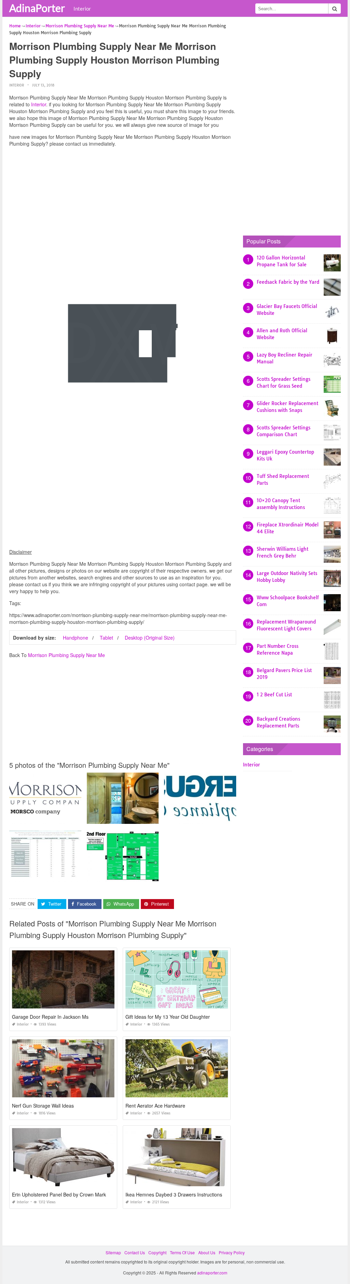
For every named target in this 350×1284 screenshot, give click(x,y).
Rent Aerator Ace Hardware (155, 1105)
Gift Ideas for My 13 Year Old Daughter (167, 1016)
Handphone (75, 637)
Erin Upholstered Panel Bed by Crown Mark (59, 1194)
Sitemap (113, 1252)
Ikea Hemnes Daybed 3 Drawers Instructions (173, 1194)
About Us (206, 1252)
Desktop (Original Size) (150, 637)
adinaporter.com (212, 1272)
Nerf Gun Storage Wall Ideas (43, 1105)
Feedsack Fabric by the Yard (288, 282)
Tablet (106, 637)
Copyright (157, 1252)
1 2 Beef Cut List (274, 695)
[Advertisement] (122, 200)
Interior (82, 8)
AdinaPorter (37, 8)
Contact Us (134, 1252)
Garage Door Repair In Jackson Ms (50, 1016)
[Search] (334, 8)
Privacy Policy (232, 1252)
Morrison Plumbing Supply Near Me (66, 655)
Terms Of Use (182, 1252)
